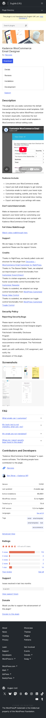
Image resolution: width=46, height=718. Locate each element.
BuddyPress (8, 678)
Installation (9, 81)
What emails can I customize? (14, 418)
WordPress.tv (9, 659)
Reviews (8, 75)
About (4, 628)
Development (10, 87)
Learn (4, 647)
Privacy (5, 640)
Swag (27, 659)
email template (38, 518)
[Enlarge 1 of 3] (19, 369)
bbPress (6, 674)
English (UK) (12, 688)
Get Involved (29, 647)
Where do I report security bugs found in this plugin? (13, 441)
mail (41, 523)
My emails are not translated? (14, 434)
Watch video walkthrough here (14, 233)
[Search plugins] (26, 25)
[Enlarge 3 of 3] (41, 383)
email (29, 518)
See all (41, 572)
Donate (28, 655)
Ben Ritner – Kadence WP (17, 475)
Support (7, 93)
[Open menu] (42, 3)
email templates (33, 523)
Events (27, 651)
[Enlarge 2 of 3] (41, 369)
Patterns (27, 640)
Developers (7, 655)
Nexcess (8, 55)
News (4, 632)
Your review (7, 572)
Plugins (27, 636)
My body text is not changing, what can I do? (12, 426)
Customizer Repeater (10, 285)
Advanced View (8, 534)
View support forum (10, 594)
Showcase (28, 628)
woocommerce (38, 527)
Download (8, 61)
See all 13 (40, 513)
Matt (5, 670)
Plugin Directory (8, 10)
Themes (27, 632)
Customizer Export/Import (13, 275)
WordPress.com (9, 666)
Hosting (5, 636)
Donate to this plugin (10, 614)
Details (7, 69)
